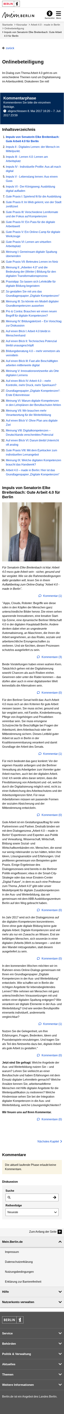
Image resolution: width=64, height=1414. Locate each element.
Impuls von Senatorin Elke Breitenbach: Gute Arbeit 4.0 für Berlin (33, 34)
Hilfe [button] (5, 1291)
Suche (10, 1190)
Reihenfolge (14, 1205)
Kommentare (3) (51, 657)
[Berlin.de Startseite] (12, 1319)
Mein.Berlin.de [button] (12, 1241)
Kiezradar (21, 24)
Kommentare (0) (51, 692)
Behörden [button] (9, 1343)
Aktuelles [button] (8, 1364)
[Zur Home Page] (18, 14)
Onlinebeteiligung (14, 28)
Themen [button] (7, 1374)
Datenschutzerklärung (19, 1261)
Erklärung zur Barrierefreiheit (23, 1281)
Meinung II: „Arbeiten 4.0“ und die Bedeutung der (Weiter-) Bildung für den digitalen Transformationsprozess (31, 271)
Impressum (12, 1251)
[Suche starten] (54, 1197)
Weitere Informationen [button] (18, 1385)
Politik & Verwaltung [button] (16, 1354)
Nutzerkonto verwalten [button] (18, 1302)
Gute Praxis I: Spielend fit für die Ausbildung (33, 196)
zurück (10, 48)
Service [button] (7, 1333)
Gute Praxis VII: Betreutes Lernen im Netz (32, 261)
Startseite (7, 24)
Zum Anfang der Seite (43, 1231)
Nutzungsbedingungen (19, 1271)
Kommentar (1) (52, 595)
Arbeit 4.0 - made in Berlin (45, 24)
